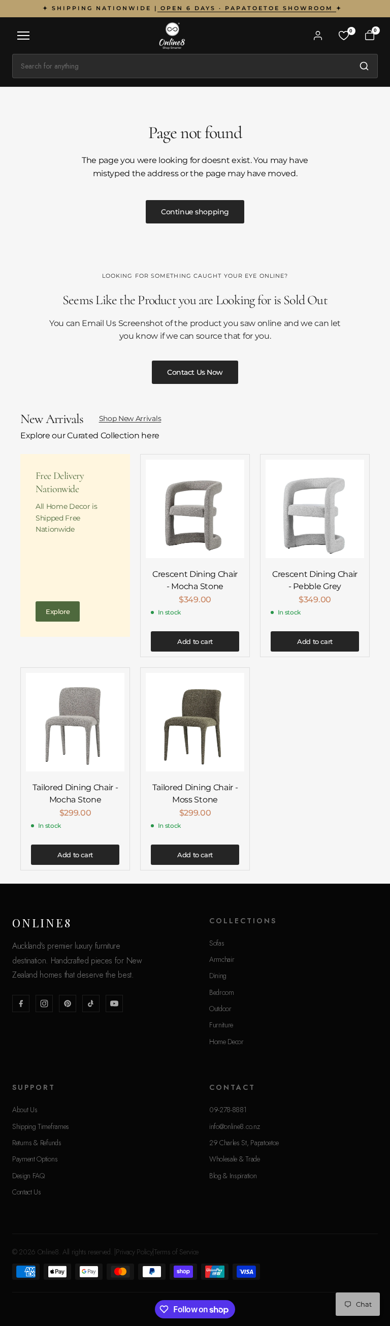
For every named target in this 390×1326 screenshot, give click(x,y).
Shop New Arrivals (130, 418)
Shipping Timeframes (40, 1126)
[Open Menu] (23, 35)
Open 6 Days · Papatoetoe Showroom (246, 8)
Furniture (221, 1025)
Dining (217, 976)
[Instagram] (44, 1003)
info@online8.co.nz (234, 1126)
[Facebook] (20, 1003)
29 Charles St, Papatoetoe (244, 1143)
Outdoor (220, 1009)
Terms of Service (176, 1252)
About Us (24, 1110)
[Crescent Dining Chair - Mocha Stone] (195, 509)
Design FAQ (28, 1176)
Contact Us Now (195, 372)
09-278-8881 (227, 1110)
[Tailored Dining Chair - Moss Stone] (195, 722)
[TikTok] (91, 1003)
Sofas (216, 943)
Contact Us (26, 1192)
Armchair (221, 959)
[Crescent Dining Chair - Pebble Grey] (315, 509)
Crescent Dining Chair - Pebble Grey (315, 580)
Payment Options (34, 1159)
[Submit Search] (364, 66)
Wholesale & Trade (234, 1159)
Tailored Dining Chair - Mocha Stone (75, 793)
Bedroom (221, 992)
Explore (58, 611)
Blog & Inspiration (232, 1176)
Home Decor (226, 1042)
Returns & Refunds (36, 1143)
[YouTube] (114, 1003)
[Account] (318, 35)
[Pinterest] (67, 1003)
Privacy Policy (134, 1252)
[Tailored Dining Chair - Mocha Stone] (75, 722)
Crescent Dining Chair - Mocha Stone (195, 580)
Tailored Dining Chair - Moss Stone (195, 793)
